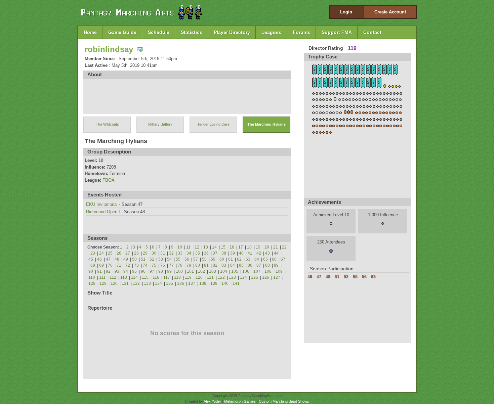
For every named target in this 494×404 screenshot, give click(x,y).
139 (213, 283)
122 (221, 277)
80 (197, 265)
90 (90, 271)
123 (232, 277)
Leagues (271, 32)
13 (205, 247)
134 (158, 283)
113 (123, 277)
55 (178, 259)
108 (268, 271)
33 (180, 253)
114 (134, 277)
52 (152, 259)
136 (180, 283)
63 (248, 259)
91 (99, 271)
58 (204, 259)
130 (114, 283)
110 (91, 277)
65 (265, 259)
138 (202, 283)
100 (179, 271)
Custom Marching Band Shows (284, 401)
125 (254, 277)
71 (119, 265)
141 (236, 283)
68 (92, 265)
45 (90, 259)
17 (240, 247)
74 (145, 265)
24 (101, 253)
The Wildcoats (107, 124)
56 (186, 259)
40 (241, 253)
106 (245, 271)
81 (206, 265)
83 (223, 265)
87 (258, 265)
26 (119, 253)
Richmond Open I (103, 211)
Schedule (158, 32)
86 (250, 265)
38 (223, 253)
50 (134, 259)
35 (197, 253)
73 (136, 265)
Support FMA (337, 32)
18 (249, 247)
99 (169, 271)
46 (99, 259)
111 (102, 277)
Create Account (390, 11)
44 (276, 253)
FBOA (108, 180)
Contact (372, 32)
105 (234, 271)
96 (143, 271)
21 (275, 247)
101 (190, 271)
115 (145, 277)
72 (127, 265)
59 (213, 259)
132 (136, 283)
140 (225, 283)
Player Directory (232, 32)
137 (191, 283)
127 (276, 277)
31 (162, 253)
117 (166, 277)
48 (117, 259)
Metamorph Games (240, 401)
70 (110, 265)
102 (201, 271)
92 (108, 271)
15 (223, 247)
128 (91, 283)
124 (243, 277)
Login (346, 11)
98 (160, 271)
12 (197, 247)
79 (189, 265)
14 (214, 247)
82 (215, 265)
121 (210, 277)
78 (180, 265)
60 (221, 259)
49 (125, 259)
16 (232, 247)
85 (241, 265)
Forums (301, 32)
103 (212, 271)
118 (177, 277)
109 (279, 271)
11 (188, 247)
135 (169, 283)
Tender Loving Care (213, 124)
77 (171, 265)
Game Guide (122, 32)
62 (239, 259)
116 (156, 277)
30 (154, 253)
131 (125, 283)
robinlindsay (109, 49)
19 (258, 247)
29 (145, 253)
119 (188, 277)
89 (276, 265)
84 (232, 265)
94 (125, 271)
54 (169, 259)
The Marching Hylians (266, 124)
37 (215, 253)
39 (232, 253)
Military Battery (160, 124)
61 (230, 259)
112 (113, 277)
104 (223, 271)
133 (147, 283)
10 (179, 247)
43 (267, 253)
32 (171, 253)
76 (162, 265)
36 (206, 253)
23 (92, 253)
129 (103, 283)
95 (134, 271)
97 (152, 271)
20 (266, 247)
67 (283, 259)
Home (90, 32)
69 (101, 265)
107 (256, 271)
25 (110, 253)
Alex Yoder (212, 401)
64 (256, 259)
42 (258, 253)
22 (284, 247)
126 (265, 277)
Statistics (191, 32)
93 (117, 271)
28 (136, 253)
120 (199, 277)
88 (267, 265)
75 (154, 265)
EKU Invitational (102, 204)
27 (127, 253)
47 (108, 259)
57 (195, 259)
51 (143, 259)
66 (274, 259)
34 (189, 253)
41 (250, 253)
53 (160, 259)
